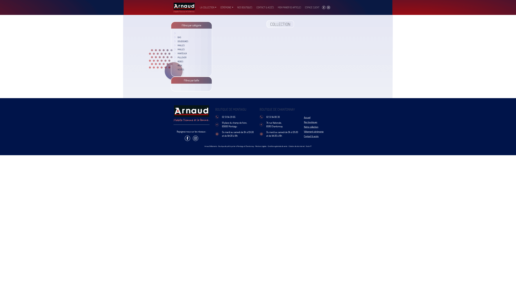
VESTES (181, 69)
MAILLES (181, 45)
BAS (179, 37)
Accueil (307, 117)
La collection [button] (207, 7)
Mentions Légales (260, 146)
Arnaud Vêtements (211, 146)
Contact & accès (265, 7)
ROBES (180, 61)
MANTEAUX (182, 53)
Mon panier (289, 7)
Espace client (312, 7)
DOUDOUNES (183, 41)
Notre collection (311, 126)
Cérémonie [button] (225, 7)
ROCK (180, 65)
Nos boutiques (244, 7)
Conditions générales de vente (277, 146)
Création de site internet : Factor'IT (300, 146)
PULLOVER (182, 57)
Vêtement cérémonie (314, 131)
